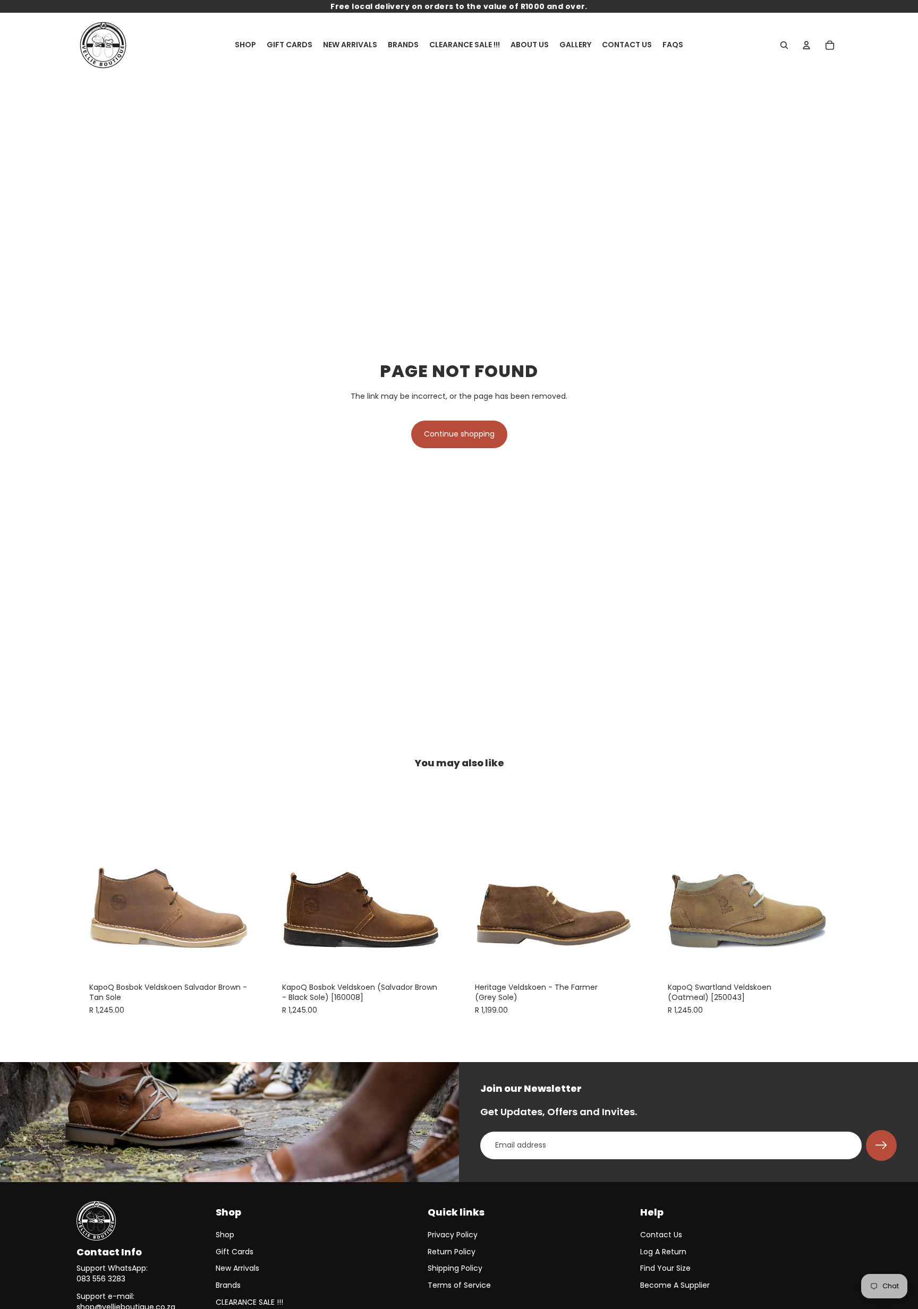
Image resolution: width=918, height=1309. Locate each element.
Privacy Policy (453, 1234)
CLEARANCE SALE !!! (249, 1302)
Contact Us (661, 1234)
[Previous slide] (92, 876)
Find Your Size (665, 1268)
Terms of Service (459, 1285)
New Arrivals (237, 1268)
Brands (228, 1285)
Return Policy (451, 1251)
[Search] (784, 45)
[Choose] (246, 953)
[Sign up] (881, 1145)
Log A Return (663, 1251)
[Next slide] (247, 876)
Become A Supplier (675, 1285)
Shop (225, 1234)
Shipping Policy (455, 1268)
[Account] (806, 45)
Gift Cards (234, 1251)
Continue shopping (459, 434)
